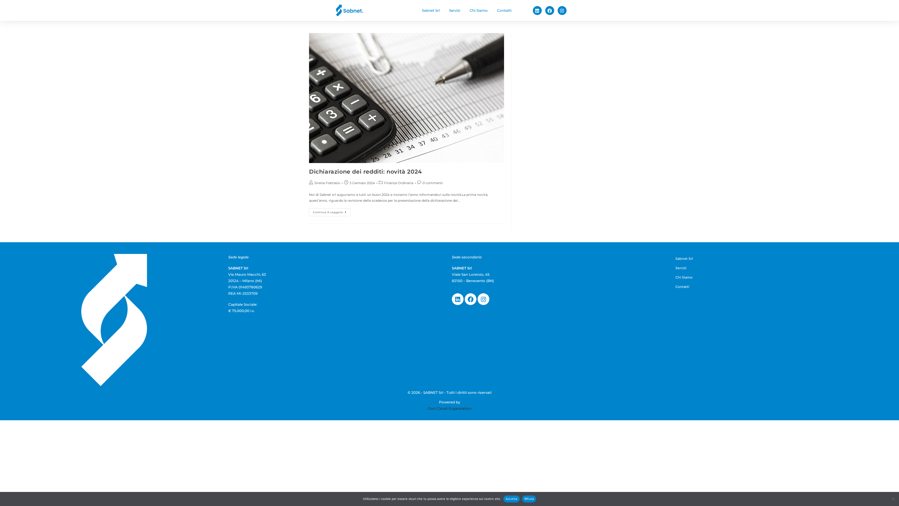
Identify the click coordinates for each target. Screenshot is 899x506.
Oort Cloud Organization (450, 408)
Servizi (454, 10)
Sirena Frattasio (327, 183)
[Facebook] (549, 10)
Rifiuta (529, 499)
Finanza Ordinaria (398, 183)
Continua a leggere (331, 211)
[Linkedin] (537, 10)
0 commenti (433, 183)
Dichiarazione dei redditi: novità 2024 (365, 171)
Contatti (504, 10)
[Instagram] (562, 10)
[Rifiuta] (893, 499)
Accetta (511, 499)
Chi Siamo (479, 10)
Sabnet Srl (431, 10)
